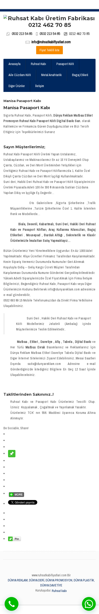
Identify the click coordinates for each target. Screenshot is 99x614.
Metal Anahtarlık (51, 75)
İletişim (39, 86)
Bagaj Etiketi (80, 75)
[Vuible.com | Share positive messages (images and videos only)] (11, 453)
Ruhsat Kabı (38, 64)
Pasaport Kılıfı (65, 64)
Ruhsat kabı (59, 591)
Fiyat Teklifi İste (49, 50)
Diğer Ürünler (17, 86)
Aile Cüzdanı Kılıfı (20, 75)
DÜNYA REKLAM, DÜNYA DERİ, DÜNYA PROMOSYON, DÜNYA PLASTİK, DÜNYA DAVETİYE (51, 582)
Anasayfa (14, 64)
